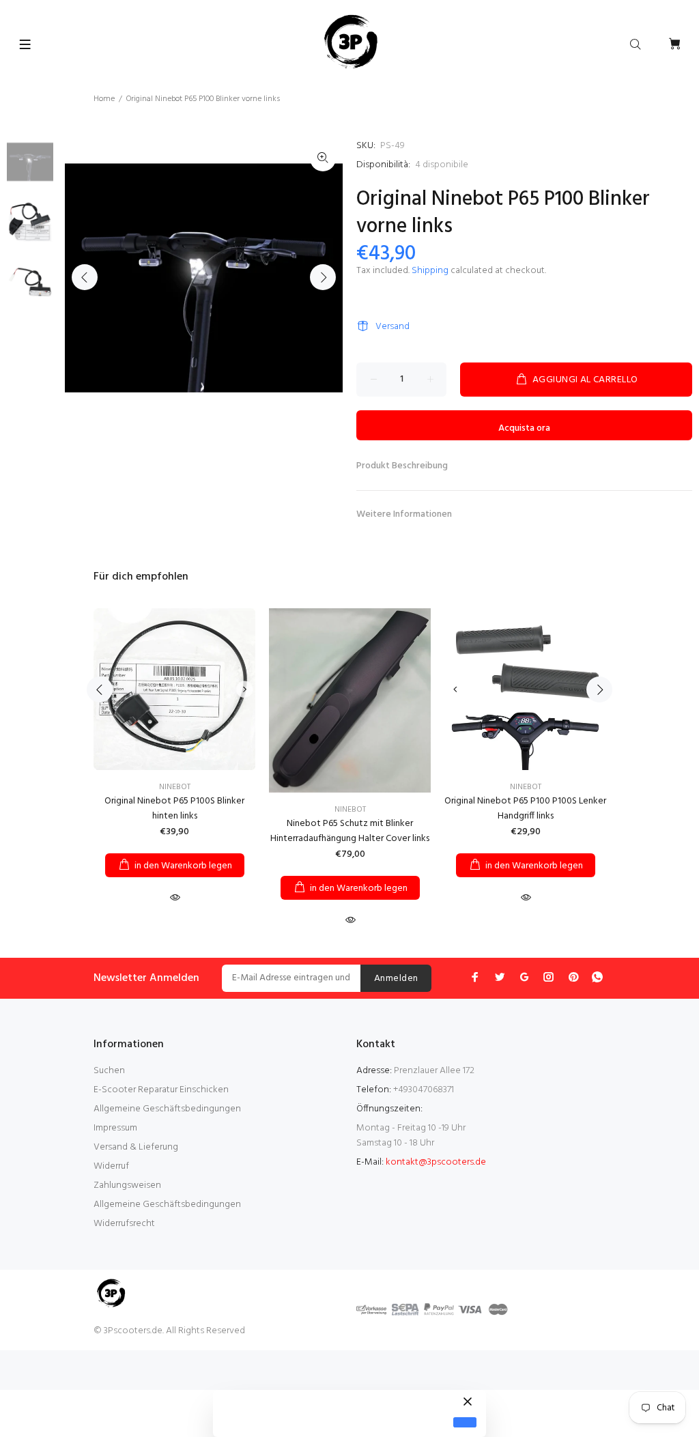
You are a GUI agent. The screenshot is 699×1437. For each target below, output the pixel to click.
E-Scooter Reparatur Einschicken (161, 1090)
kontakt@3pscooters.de (436, 1162)
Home (104, 99)
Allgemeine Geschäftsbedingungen (167, 1109)
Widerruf (111, 1166)
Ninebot (174, 787)
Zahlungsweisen (127, 1185)
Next (323, 277)
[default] (464, 1422)
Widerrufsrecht (124, 1224)
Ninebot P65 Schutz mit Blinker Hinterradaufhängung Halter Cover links (349, 831)
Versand (392, 327)
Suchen (109, 1071)
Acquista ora (524, 428)
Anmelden (396, 978)
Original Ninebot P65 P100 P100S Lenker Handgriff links (525, 808)
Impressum (115, 1128)
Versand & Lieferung (136, 1147)
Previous (85, 277)
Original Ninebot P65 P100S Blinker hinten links (174, 808)
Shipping (430, 271)
